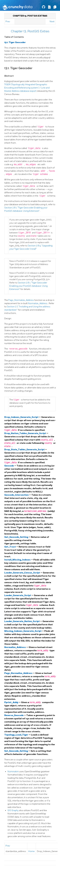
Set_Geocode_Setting (16, 751)
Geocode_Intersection (16, 495)
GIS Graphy (13, 810)
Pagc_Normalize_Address (21, 300)
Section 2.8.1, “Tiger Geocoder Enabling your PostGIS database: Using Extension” (28, 285)
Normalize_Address (38, 303)
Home (31, 851)
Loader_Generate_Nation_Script (22, 621)
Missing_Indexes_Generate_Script (23, 631)
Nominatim (13, 771)
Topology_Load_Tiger (16, 734)
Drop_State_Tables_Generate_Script (24, 449)
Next (52, 21)
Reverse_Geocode (14, 715)
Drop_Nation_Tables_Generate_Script (25, 433)
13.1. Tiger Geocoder (15, 42)
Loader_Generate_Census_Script (22, 572)
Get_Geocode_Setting (16, 537)
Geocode (9, 465)
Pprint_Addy (11, 702)
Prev (8, 21)
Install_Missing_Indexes (17, 559)
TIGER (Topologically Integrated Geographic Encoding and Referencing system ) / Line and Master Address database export (27, 87)
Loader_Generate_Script (18, 595)
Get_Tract (10, 546)
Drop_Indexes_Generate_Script (21, 417)
